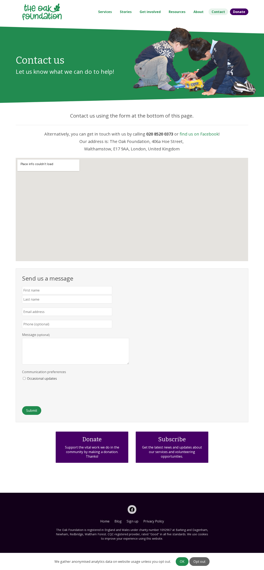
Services (105, 12)
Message (29, 334)
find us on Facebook (199, 134)
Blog (118, 521)
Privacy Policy (153, 521)
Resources (177, 12)
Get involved (150, 12)
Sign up (132, 521)
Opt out (199, 561)
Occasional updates (42, 378)
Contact (218, 12)
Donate (239, 12)
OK (182, 561)
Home (105, 521)
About (198, 12)
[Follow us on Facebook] (132, 509)
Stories (126, 12)
